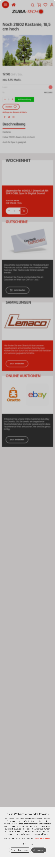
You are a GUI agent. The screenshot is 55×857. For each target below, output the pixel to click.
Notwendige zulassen (20, 850)
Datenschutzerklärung (42, 838)
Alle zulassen (38, 850)
